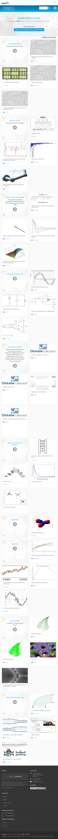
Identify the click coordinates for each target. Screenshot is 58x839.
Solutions (5, 799)
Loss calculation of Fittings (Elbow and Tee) (40, 710)
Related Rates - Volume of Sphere (38, 391)
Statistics (14, 544)
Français (13, 834)
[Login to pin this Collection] (4, 61)
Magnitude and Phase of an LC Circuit (11, 309)
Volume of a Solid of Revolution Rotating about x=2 (14, 419)
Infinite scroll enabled (50, 37)
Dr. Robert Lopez (36, 210)
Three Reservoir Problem (36, 82)
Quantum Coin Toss (7, 481)
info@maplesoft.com (37, 781)
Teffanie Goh (33, 460)
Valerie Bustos (35, 162)
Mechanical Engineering (14, 697)
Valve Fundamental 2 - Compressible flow (12, 759)
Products (5, 796)
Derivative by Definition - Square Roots (40, 354)
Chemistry (15, 520)
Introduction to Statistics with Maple (11, 608)
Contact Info (33, 770)
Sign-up (4, 822)
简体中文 (28, 834)
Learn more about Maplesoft (7, 787)
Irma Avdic (5, 484)
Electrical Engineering (15, 274)
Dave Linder (5, 689)
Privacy (33, 836)
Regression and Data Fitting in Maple (39, 582)
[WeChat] (45, 788)
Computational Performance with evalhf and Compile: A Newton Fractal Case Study (15, 685)
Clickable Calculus (15, 347)
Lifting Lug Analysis (35, 734)
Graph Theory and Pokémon (37, 159)
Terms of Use (28, 836)
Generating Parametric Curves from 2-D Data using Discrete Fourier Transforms (14, 159)
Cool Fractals (15, 621)
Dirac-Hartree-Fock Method (9, 507)
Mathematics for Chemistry (37, 532)
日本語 (23, 834)
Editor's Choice (14, 120)
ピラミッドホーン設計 (8, 335)
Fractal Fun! (34, 659)
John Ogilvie (33, 535)
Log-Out (4, 825)
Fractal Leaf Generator (36, 633)
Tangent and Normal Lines (8, 386)
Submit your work (9, 8)
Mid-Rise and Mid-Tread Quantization (39, 287)
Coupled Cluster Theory (36, 481)
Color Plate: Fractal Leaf (8, 659)
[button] (54, 8)
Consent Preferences (39, 836)
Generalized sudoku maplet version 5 (11, 82)
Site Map (52, 836)
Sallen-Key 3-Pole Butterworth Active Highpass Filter (43, 311)
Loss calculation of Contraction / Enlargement (13, 734)
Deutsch (18, 834)
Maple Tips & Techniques (15, 197)
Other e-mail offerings (9, 815)
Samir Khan (35, 60)
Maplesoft (35, 357)
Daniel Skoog (5, 586)
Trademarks (47, 836)
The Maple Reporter (9, 813)
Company (5, 805)
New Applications (14, 44)
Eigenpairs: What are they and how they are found (14, 235)
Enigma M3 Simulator (36, 133)
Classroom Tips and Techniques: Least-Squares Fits (42, 555)
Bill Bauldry (33, 136)
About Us (4, 770)
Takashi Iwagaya (7, 338)
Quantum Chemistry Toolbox (14, 444)
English (8, 834)
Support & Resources (7, 802)
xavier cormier (6, 85)
